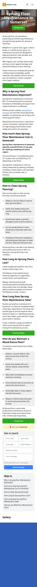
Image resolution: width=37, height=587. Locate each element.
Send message (18, 467)
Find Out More (18, 333)
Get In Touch (18, 86)
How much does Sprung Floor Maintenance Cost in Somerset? (16, 487)
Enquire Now (18, 180)
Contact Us (18, 27)
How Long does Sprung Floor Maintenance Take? (15, 500)
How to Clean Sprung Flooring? (16, 492)
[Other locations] (27, 4)
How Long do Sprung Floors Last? (17, 495)
